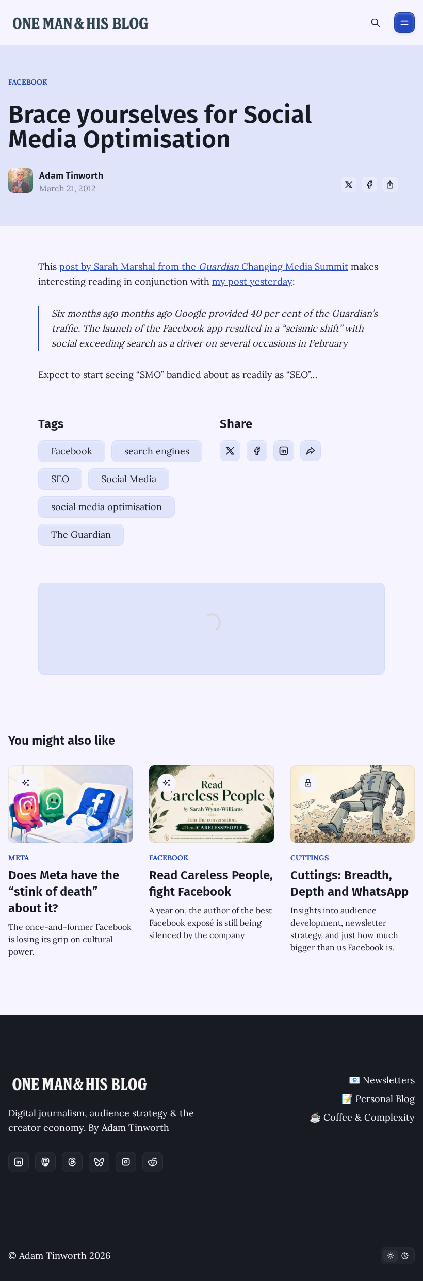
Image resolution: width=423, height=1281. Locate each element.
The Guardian (81, 534)
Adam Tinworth (71, 176)
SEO (60, 479)
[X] (348, 184)
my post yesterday (252, 281)
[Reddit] (152, 1162)
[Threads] (72, 1162)
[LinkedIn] (283, 450)
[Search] (375, 22)
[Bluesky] (99, 1162)
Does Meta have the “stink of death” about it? (63, 891)
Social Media (128, 479)
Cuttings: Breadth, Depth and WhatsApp (349, 883)
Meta (18, 857)
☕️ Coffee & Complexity (362, 1117)
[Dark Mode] (398, 1255)
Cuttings (309, 857)
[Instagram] (126, 1162)
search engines (156, 451)
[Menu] (404, 22)
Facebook (27, 82)
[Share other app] (390, 184)
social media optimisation (106, 507)
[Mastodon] (45, 1162)
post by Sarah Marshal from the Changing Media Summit (203, 266)
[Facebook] (369, 184)
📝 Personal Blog (378, 1099)
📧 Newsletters (382, 1080)
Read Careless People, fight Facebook (211, 883)
